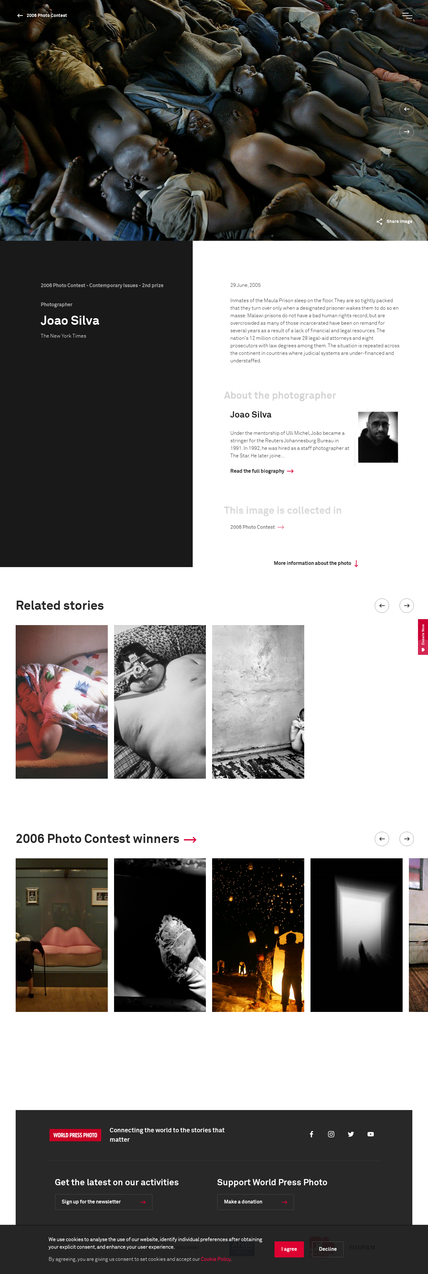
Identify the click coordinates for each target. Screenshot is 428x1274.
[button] (382, 605)
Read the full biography (257, 471)
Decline (328, 1249)
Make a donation (243, 1201)
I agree (289, 1249)
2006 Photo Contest (47, 15)
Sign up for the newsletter (91, 1201)
